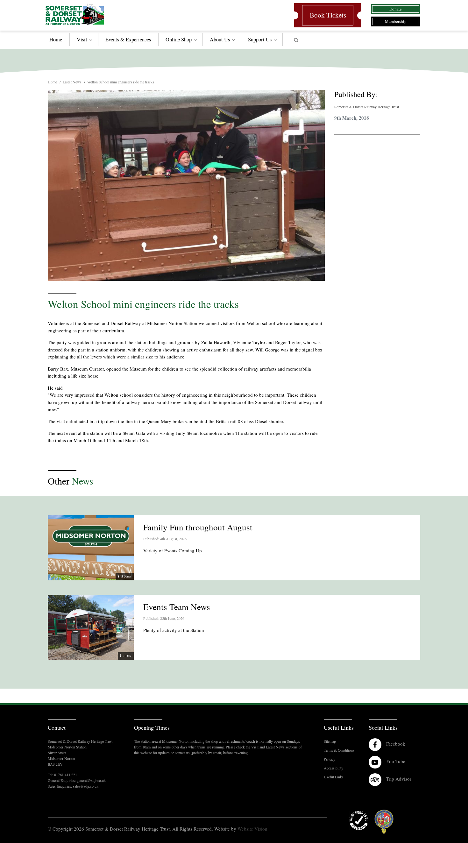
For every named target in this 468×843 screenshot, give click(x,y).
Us (260, 39)
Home (55, 39)
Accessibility (333, 767)
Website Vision (252, 828)
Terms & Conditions (339, 750)
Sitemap (330, 741)
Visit (82, 39)
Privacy (329, 759)
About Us (220, 39)
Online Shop (179, 39)
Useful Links (334, 776)
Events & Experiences (128, 39)
